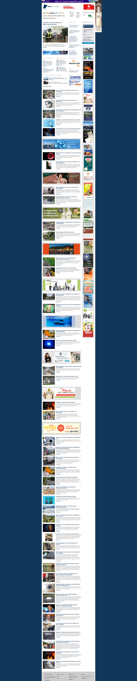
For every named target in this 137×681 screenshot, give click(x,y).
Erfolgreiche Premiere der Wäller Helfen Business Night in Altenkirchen (68, 305)
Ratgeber (55, 15)
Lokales (44, 15)
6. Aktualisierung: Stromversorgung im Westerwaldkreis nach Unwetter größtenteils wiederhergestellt (73, 39)
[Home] (43, 9)
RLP (63, 12)
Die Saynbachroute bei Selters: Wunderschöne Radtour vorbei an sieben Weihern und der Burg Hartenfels (48, 64)
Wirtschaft (52, 12)
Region (44, 12)
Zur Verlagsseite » (47, 680)
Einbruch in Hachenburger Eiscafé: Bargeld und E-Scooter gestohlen (68, 662)
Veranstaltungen (51, 15)
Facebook (72, 12)
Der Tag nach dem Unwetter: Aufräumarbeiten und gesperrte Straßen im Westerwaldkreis (66, 574)
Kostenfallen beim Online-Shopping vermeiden (66, 496)
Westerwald (46, 17)
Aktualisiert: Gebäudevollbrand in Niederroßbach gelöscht (52, 23)
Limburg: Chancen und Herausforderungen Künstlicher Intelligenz (67, 525)
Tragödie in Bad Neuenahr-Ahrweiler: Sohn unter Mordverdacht (74, 46)
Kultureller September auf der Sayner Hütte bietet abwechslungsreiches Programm (66, 197)
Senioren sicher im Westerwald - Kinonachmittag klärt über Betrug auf (67, 458)
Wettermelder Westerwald (89, 40)
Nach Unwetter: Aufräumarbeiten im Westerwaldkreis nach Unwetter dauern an (68, 110)
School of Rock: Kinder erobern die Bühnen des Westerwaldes (66, 412)
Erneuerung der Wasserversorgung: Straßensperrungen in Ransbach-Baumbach (68, 331)
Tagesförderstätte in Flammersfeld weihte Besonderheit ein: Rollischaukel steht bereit (68, 642)
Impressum (78, 16)
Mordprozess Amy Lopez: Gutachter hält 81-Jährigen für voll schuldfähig (61, 69)
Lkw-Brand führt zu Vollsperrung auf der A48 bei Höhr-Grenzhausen (67, 652)
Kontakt (77, 17)
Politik (47, 12)
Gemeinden (59, 15)
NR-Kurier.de (72, 15)
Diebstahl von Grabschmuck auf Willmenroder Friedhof (67, 632)
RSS (57, 676)
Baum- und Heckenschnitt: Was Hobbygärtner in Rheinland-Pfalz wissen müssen (66, 258)
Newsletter (71, 16)
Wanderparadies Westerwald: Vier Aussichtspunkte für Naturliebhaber (48, 70)
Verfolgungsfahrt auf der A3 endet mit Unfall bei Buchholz (68, 128)
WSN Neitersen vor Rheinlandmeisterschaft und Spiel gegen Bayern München (67, 564)
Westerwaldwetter (87, 39)
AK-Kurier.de (72, 13)
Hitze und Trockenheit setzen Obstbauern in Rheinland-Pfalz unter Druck (67, 515)
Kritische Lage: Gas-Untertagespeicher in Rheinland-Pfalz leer (68, 438)
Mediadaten (78, 13)
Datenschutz (78, 15)
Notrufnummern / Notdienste (74, 70)
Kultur (60, 12)
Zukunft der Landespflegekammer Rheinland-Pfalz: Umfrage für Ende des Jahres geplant (66, 605)
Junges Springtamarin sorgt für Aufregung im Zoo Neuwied (66, 543)
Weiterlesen (45, 47)
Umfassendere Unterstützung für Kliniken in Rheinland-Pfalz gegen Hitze (68, 615)
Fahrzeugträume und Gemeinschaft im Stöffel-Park (67, 477)
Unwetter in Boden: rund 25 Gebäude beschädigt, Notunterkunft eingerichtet (66, 595)
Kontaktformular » (84, 678)
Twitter (58, 678)
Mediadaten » (71, 679)
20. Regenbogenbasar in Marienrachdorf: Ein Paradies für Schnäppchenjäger (68, 223)
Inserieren (77, 12)
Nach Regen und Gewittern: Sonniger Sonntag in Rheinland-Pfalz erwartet (66, 506)
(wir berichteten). (75, 648)
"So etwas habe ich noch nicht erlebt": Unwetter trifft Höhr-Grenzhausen (67, 624)
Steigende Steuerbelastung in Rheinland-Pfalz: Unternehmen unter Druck (66, 487)
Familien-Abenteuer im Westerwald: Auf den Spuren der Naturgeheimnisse (68, 294)
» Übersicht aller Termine (47, 86)
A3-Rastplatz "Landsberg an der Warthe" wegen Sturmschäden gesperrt (66, 468)
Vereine (56, 12)
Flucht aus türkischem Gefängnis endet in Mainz (66, 340)
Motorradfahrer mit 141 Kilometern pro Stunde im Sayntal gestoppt (68, 153)
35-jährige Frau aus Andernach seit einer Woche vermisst (68, 119)
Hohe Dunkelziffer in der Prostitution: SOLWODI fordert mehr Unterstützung (68, 162)
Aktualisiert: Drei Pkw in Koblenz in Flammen (65, 402)
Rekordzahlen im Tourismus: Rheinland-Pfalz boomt (67, 376)
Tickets (84, 15)
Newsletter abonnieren (73, 71)
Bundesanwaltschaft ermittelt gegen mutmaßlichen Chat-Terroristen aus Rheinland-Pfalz (68, 585)
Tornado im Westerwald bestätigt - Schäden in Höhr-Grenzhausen (74, 31)
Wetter (63, 15)
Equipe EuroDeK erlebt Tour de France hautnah (66, 268)
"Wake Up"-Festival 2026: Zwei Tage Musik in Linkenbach (58, 83)
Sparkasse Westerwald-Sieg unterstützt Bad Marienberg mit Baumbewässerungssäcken (68, 448)
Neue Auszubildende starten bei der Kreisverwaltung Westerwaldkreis (67, 188)
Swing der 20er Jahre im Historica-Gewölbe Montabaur (67, 534)
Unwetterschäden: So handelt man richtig (65, 232)
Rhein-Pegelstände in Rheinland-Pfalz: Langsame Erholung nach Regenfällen (68, 367)
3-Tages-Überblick (88, 37)
